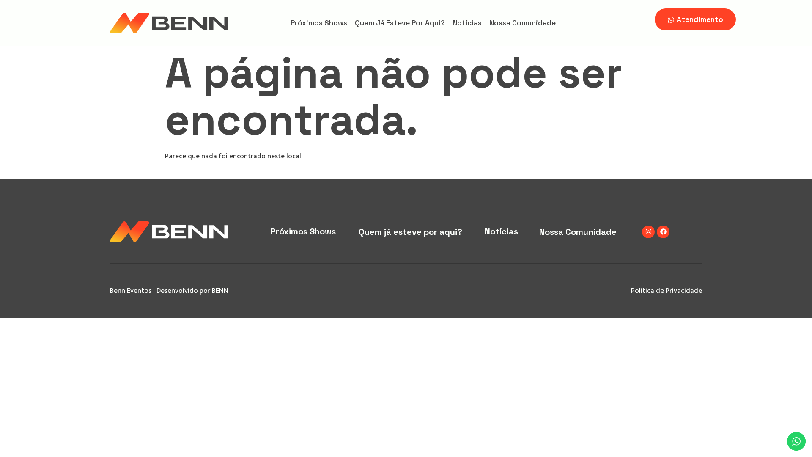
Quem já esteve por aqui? (400, 23)
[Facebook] (663, 232)
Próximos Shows (319, 23)
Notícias (467, 23)
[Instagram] (648, 232)
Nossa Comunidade (522, 23)
